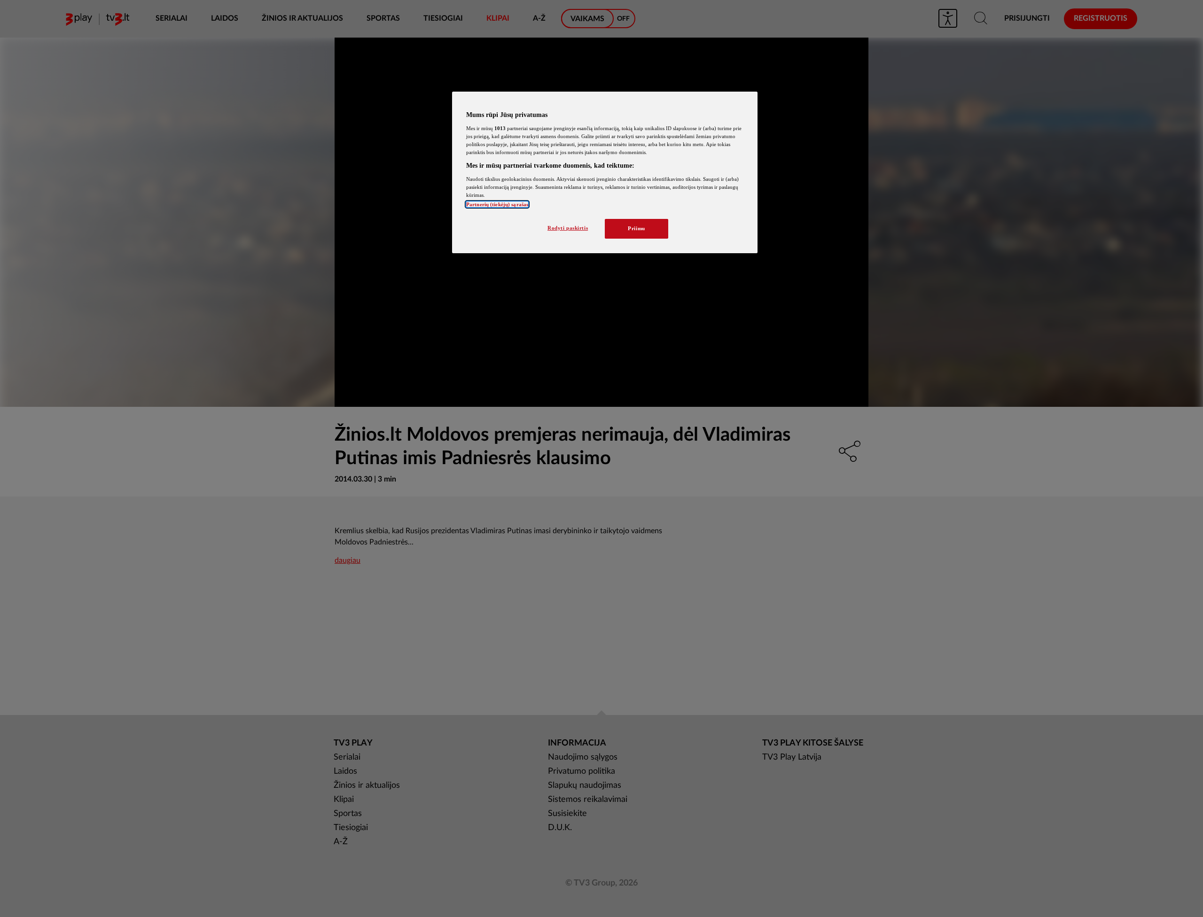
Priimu (636, 228)
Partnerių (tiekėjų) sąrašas (497, 204)
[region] (605, 172)
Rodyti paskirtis (567, 228)
